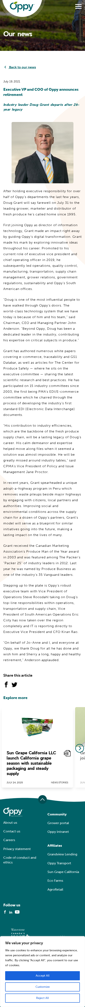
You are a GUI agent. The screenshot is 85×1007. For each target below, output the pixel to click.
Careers (9, 840)
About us (10, 823)
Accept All (43, 975)
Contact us (11, 831)
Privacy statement (17, 849)
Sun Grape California (63, 872)
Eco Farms (55, 881)
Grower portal (58, 823)
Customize (42, 987)
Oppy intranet (58, 832)
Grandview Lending (62, 854)
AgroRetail (55, 889)
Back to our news (22, 67)
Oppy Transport (59, 863)
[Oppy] (22, 7)
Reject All (42, 998)
